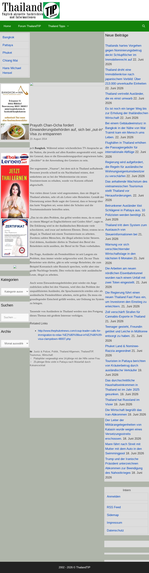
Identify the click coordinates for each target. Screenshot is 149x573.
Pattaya (8, 45)
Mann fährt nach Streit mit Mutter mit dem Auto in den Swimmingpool (123, 448)
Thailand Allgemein (69, 351)
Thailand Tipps (56, 26)
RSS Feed (114, 507)
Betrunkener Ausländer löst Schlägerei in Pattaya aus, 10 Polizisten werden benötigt (125, 210)
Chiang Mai (10, 60)
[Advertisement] (67, 57)
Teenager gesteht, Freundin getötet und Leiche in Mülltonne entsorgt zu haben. (126, 331)
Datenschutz (115, 530)
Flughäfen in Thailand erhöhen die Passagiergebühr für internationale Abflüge (125, 147)
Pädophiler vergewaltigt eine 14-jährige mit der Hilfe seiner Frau (67, 358)
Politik (55, 351)
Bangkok (8, 37)
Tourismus (35, 355)
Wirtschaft (47, 355)
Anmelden (113, 496)
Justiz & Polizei (42, 351)
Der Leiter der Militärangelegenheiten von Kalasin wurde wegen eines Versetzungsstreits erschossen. (123, 429)
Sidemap (113, 515)
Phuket (7, 52)
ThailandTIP (87, 351)
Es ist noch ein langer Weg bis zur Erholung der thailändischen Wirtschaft (126, 113)
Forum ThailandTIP (29, 26)
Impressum (114, 522)
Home (7, 26)
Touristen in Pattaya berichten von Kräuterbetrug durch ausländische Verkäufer (125, 365)
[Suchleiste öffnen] (143, 26)
